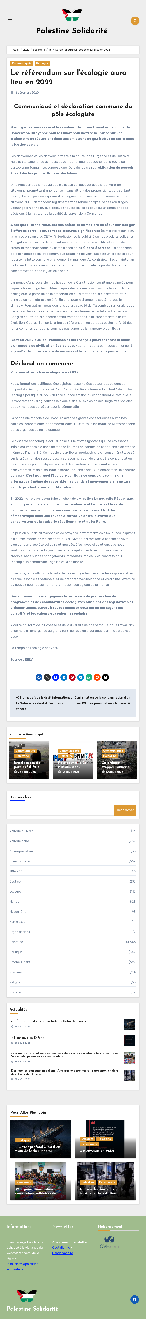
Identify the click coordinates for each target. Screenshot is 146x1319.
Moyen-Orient (20, 912)
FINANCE (16, 871)
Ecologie (42, 63)
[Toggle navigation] (10, 20)
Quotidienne (61, 1248)
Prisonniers (89, 1144)
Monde (14, 901)
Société (15, 992)
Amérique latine (21, 851)
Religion (15, 982)
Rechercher (21, 797)
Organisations (20, 932)
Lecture (15, 891)
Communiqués (22, 63)
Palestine (22, 756)
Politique (16, 952)
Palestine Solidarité (72, 31)
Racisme (16, 972)
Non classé (17, 922)
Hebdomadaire (62, 1253)
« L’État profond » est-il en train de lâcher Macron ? (48, 1021)
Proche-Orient (20, 962)
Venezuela (24, 1182)
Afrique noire (19, 841)
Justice (15, 881)
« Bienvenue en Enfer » (27, 1037)
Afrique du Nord (21, 831)
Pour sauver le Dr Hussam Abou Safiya (72, 767)
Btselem (87, 1139)
